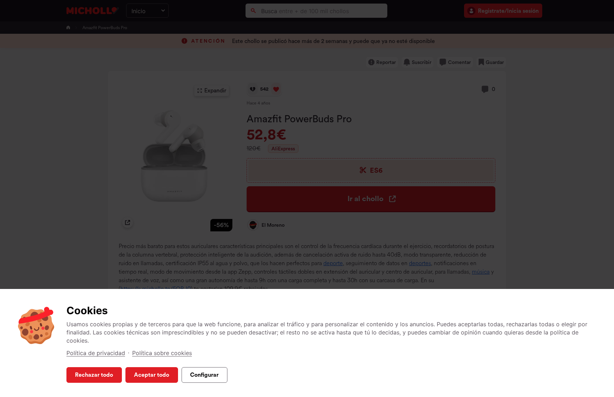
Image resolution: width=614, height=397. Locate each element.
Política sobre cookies (162, 352)
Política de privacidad (95, 352)
